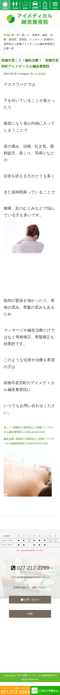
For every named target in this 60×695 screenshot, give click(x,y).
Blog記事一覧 (11, 35)
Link (47, 577)
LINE (30, 613)
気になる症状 (37, 73)
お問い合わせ (31, 599)
